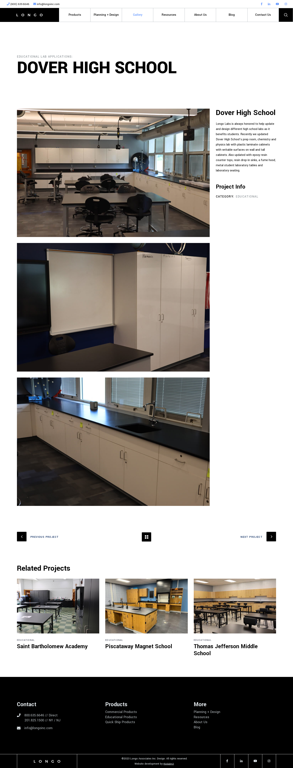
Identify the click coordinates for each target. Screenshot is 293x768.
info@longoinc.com (48, 4)
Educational (247, 197)
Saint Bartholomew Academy (52, 646)
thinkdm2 (168, 764)
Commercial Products (121, 712)
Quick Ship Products (120, 722)
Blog (197, 727)
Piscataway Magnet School (138, 646)
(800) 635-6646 (19, 4)
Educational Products (121, 717)
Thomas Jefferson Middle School (226, 650)
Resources (201, 717)
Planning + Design (207, 712)
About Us (200, 722)
